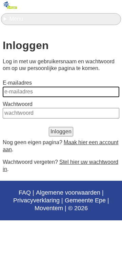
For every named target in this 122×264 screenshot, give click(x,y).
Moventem (49, 208)
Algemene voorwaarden (68, 192)
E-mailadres (17, 83)
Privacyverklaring (36, 200)
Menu (16, 19)
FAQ (25, 192)
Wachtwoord (18, 104)
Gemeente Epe (85, 200)
